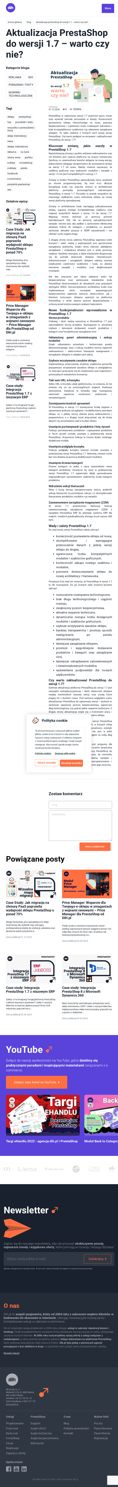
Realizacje (12, 1448)
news (10, 141)
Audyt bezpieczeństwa (45, 1438)
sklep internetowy (17, 135)
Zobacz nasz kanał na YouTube (35, 1082)
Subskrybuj (95, 1259)
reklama (11, 152)
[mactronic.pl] (28, 1169)
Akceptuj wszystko (71, 763)
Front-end (12, 1428)
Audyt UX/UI (38, 1428)
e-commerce (14, 178)
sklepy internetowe (17, 146)
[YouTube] (16, 1469)
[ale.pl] (89, 1169)
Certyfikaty (13, 1438)
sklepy (10, 116)
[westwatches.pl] (68, 1169)
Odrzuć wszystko (46, 762)
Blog (66, 1423)
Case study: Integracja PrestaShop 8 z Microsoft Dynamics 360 (81, 991)
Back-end (12, 1433)
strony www (13, 157)
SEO (9, 189)
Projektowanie (15, 1423)
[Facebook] (8, 1469)
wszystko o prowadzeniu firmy (20, 129)
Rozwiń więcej (11, 1353)
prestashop (25, 116)
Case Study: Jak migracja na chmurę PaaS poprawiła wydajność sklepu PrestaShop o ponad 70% (19, 241)
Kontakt (68, 1433)
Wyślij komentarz (94, 847)
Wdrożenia (37, 1443)
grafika (29, 157)
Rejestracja (101, 1438)
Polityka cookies (43, 753)
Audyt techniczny (41, 1433)
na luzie (25, 152)
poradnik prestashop (18, 184)
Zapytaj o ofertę (16, 1453)
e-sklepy (11, 168)
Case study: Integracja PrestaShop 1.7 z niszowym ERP (19, 391)
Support (35, 1423)
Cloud (9, 1443)
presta (24, 168)
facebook (12, 173)
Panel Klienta (102, 1433)
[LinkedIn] (24, 1469)
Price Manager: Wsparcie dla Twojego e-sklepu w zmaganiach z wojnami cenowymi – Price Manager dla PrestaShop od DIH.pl (20, 319)
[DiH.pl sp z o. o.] (10, 11)
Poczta (98, 1423)
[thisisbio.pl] (50, 1169)
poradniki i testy (24, 122)
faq (9, 122)
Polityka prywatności (76, 1428)
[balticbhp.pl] (106, 1168)
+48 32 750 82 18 (23, 1398)
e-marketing (25, 162)
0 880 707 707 (29, 1401)
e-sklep (11, 162)
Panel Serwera (103, 1428)
